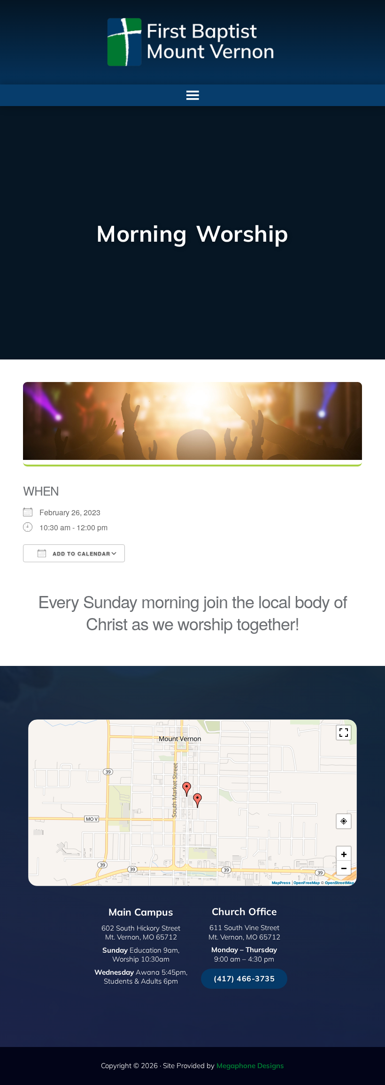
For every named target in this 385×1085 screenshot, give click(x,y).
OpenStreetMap (339, 882)
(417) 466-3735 (244, 978)
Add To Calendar (80, 553)
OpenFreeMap (306, 882)
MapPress (281, 882)
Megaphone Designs (250, 1065)
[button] (197, 800)
